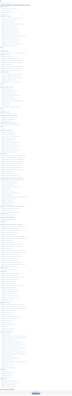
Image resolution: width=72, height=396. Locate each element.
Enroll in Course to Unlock (36, 393)
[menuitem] (0, 1)
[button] (0, 0)
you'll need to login (39, 392)
